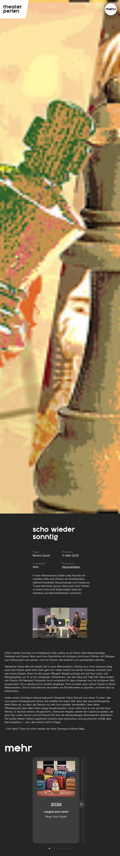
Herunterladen (71, 567)
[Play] (60, 623)
